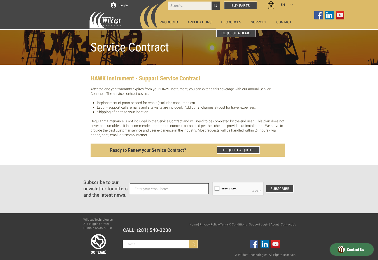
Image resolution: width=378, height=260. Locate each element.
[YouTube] (340, 15)
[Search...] (216, 6)
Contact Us (288, 224)
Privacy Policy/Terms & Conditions (223, 224)
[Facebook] (318, 15)
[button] (271, 5)
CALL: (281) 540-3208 (147, 230)
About (275, 224)
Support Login (259, 224)
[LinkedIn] (329, 15)
